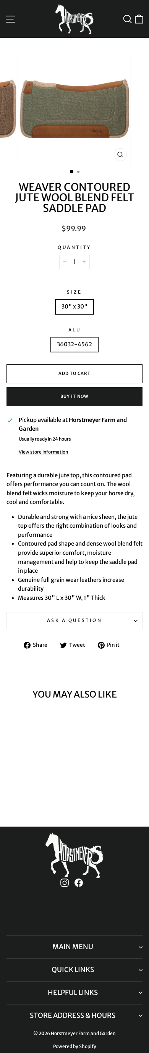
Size (74, 292)
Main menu (72, 946)
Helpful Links (73, 992)
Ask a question (74, 620)
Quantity (74, 247)
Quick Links (73, 969)
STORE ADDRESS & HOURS (72, 1015)
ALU (74, 330)
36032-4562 (74, 344)
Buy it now (74, 396)
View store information (43, 452)
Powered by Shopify (74, 1046)
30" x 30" (74, 306)
